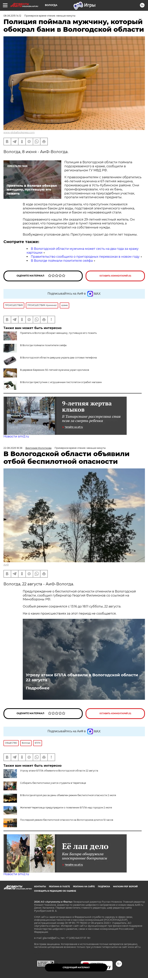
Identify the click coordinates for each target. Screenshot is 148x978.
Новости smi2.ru (16, 436)
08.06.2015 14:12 (12, 15)
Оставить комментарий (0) (115, 276)
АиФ (6, 564)
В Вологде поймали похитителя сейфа (62, 260)
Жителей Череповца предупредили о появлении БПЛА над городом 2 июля (66, 807)
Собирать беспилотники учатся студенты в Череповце (53, 782)
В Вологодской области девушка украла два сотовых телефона (58, 357)
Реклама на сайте (84, 886)
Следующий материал (76, 967)
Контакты (40, 886)
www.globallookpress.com (19, 132)
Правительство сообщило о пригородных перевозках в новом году (85, 256)
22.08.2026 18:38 (12, 448)
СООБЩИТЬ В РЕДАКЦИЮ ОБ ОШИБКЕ (55, 891)
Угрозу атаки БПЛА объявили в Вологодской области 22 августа (82, 677)
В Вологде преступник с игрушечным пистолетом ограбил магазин (61, 382)
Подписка (104, 886)
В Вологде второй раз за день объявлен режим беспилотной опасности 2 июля (68, 795)
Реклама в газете (59, 886)
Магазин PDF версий (125, 886)
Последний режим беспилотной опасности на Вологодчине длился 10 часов (66, 819)
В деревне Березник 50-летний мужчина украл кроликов (54, 369)
